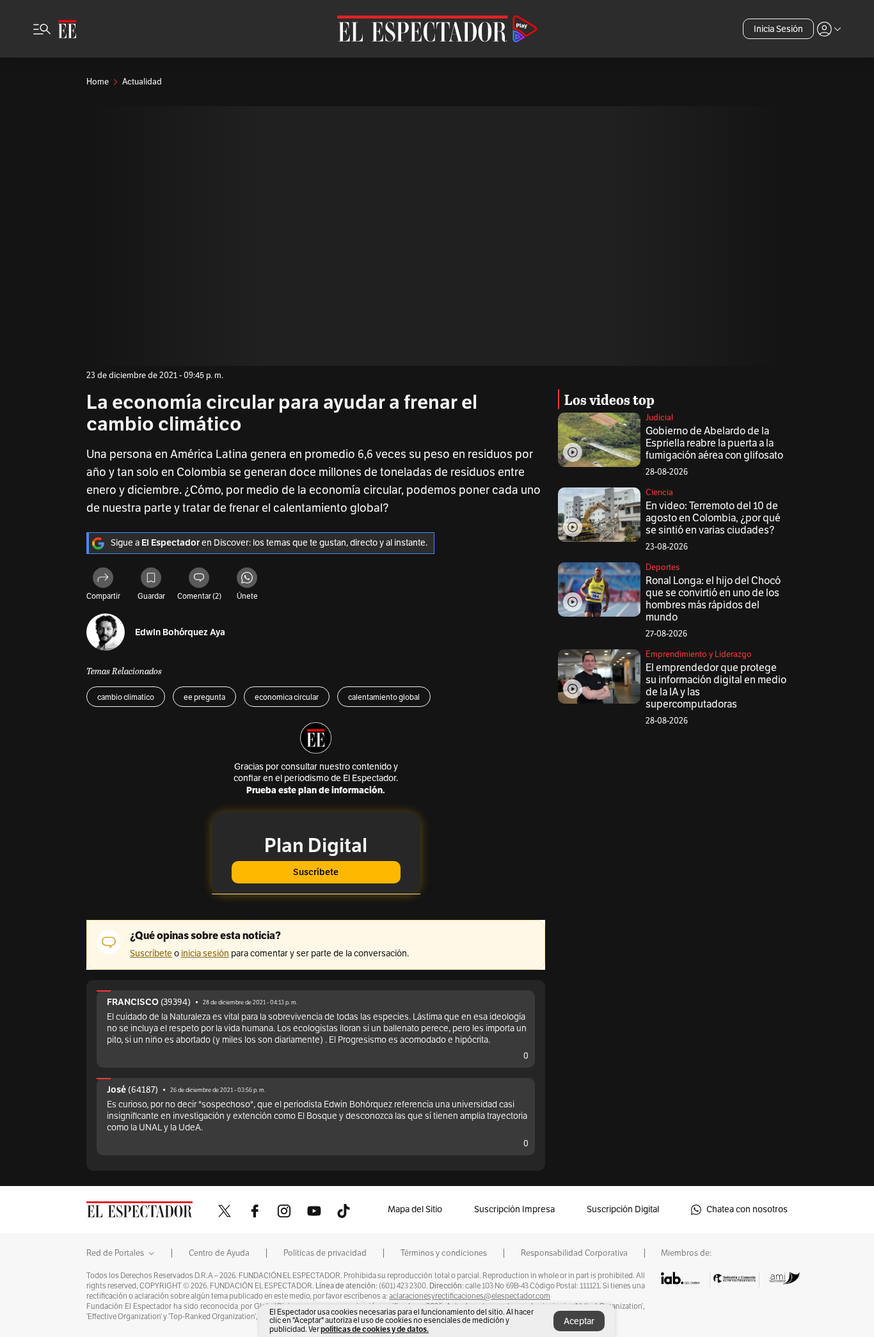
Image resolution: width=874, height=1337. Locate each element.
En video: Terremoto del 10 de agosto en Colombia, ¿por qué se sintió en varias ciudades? (713, 518)
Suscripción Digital (623, 1209)
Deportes (662, 567)
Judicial (659, 418)
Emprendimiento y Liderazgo (699, 654)
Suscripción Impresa (514, 1209)
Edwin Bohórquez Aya (180, 632)
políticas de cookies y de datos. (375, 1329)
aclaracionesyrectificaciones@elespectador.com (469, 1296)
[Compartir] (103, 579)
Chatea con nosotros (747, 1209)
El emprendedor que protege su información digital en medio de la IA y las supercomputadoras (716, 686)
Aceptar (579, 1321)
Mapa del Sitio (415, 1209)
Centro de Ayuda (219, 1253)
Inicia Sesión (778, 29)
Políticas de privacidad (325, 1253)
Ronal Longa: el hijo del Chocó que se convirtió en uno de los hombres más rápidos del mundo (713, 599)
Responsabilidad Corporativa (574, 1253)
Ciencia (659, 492)
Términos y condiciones (444, 1253)
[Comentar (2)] (199, 579)
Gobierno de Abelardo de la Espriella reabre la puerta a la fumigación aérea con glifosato (714, 443)
